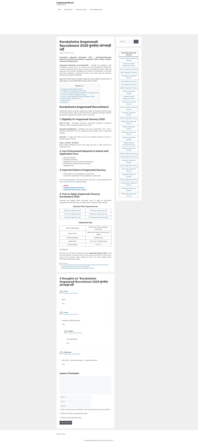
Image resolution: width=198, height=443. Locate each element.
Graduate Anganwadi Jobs (72, 217)
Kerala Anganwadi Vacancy (128, 118)
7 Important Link (65, 100)
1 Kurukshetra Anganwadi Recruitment (71, 89)
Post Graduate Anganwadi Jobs (98, 217)
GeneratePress (109, 440)
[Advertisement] (99, 23)
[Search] (136, 41)
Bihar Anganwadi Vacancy (129, 72)
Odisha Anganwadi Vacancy (129, 153)
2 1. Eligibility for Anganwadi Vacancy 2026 (73, 91)
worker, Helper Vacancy (96, 9)
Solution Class (60, 434)
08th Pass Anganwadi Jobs (72, 210)
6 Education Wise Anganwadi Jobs (70, 98)
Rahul (66, 291)
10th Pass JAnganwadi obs (98, 210)
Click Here (93, 241)
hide (82, 86)
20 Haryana (64, 263)
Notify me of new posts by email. (71, 417)
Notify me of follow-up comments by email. (74, 413)
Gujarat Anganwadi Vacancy (129, 88)
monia (66, 312)
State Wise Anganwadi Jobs (98, 214)
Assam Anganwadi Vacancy (128, 69)
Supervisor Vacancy (81, 9)
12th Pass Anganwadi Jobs (72, 214)
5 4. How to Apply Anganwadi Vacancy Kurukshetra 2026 (77, 96)
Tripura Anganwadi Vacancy (129, 179)
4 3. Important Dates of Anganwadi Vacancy (73, 94)
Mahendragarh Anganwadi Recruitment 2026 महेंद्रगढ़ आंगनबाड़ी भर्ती (77, 268)
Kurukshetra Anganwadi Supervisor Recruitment (96, 264)
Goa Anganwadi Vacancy (129, 84)
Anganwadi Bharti (65, 3)
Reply (63, 303)
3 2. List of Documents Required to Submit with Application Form (79, 92)
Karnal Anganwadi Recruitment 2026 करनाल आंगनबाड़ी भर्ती (75, 266)
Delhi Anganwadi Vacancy (129, 81)
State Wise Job (68, 9)
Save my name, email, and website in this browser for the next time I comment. (86, 409)
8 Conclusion (64, 102)
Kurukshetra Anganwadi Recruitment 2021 (72, 264)
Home (59, 9)
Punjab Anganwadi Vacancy (129, 157)
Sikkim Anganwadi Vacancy (128, 165)
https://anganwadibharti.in (68, 182)
